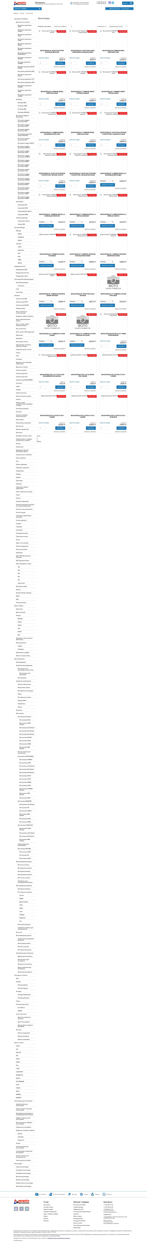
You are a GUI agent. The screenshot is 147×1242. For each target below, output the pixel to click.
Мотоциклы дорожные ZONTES (24, 58)
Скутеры (18, 243)
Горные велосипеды (22, 1166)
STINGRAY (21, 237)
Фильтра (18, 1029)
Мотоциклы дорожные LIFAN (24, 39)
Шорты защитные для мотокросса (24, 968)
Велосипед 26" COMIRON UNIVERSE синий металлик (113, 255)
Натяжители (19, 447)
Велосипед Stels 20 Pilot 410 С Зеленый (113, 416)
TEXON (18, 1088)
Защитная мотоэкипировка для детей (26, 939)
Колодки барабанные (24, 994)
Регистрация (125, 8)
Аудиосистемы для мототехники (22, 1104)
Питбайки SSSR (22, 106)
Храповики (19, 552)
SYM (19, 256)
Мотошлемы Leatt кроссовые (24, 674)
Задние (20, 646)
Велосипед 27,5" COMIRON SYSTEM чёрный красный (82, 334)
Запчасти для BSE (21, 298)
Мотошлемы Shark (25, 720)
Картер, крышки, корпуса (23, 396)
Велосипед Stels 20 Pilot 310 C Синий (113, 375)
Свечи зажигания (21, 1014)
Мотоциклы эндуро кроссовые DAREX (24, 197)
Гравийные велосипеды (23, 1173)
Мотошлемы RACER (25, 737)
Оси (17, 461)
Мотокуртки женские (24, 871)
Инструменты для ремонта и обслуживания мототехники (24, 1114)
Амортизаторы (20, 308)
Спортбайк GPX (22, 204)
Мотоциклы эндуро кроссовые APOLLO (24, 147)
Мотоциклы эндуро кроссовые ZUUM (24, 193)
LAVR (17, 1068)
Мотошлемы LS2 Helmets (27, 727)
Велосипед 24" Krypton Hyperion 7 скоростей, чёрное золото (52, 174)
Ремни (18, 495)
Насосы (18, 443)
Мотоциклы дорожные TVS (26, 79)
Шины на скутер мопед (23, 655)
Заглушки (19, 383)
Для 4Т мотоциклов (24, 1022)
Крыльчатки (19, 426)
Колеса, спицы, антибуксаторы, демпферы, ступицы (24, 404)
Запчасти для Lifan (21, 376)
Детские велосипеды (22, 1176)
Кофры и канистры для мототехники (23, 1118)
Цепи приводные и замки (23, 563)
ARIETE (20, 1010)
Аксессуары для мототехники (23, 1101)
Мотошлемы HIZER (25, 744)
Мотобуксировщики (22, 282)
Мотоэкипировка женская (23, 861)
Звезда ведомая (23, 985)
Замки (18, 386)
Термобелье (21, 703)
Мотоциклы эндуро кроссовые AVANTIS (24, 156)
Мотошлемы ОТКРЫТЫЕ (25, 825)
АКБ (17, 978)
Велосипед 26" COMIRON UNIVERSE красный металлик (83, 255)
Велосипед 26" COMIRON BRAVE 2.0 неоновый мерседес (113, 174)
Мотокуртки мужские (24, 889)
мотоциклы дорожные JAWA (24, 91)
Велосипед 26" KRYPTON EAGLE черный (83, 294)
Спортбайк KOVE (23, 208)
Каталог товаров (21, 8)
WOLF (18, 1091)
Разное (18, 1143)
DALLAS (18, 1052)
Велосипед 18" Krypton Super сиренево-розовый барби (83, 51)
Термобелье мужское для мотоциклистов (25, 928)
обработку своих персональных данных (59, 1238)
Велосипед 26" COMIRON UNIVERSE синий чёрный (52, 294)
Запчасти (17, 295)
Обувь (20, 694)
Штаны (20, 707)
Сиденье (18, 523)
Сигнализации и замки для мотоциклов (24, 1151)
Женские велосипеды (22, 1179)
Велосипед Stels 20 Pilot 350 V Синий (52, 416)
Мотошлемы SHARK (25, 811)
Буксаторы (19, 609)
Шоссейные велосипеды (23, 1186)
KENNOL (18, 1094)
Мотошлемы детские (24, 943)
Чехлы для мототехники (23, 1160)
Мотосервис (47, 1204)
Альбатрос (21, 285)
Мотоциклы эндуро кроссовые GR (24, 139)
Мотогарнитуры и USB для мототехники (24, 1123)
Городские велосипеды (23, 1170)
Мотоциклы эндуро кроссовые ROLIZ (24, 184)
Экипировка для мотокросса (24, 953)
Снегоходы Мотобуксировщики (24, 279)
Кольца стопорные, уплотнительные (22, 415)
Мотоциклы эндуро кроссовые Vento (24, 188)
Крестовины (20, 419)
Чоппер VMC (21, 224)
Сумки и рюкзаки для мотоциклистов (22, 1156)
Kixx (17, 1065)
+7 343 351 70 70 (101, 2)
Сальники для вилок (22, 1004)
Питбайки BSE (22, 102)
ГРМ (17, 356)
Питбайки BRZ (22, 109)
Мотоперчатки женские (25, 868)
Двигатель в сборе (22, 367)
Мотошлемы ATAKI (25, 762)
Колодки (18, 991)
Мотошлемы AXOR (25, 740)
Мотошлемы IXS (24, 807)
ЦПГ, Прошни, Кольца (22, 560)
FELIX (17, 1058)
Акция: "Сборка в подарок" (51, 1214)
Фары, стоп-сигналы (22, 543)
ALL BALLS (21, 1007)
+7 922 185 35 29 (101, 3)
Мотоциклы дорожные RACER (24, 49)
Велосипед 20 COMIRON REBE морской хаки (113, 51)
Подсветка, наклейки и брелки (25, 1130)
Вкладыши (19, 338)
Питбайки (19, 99)
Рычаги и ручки (20, 512)
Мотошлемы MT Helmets (26, 731)
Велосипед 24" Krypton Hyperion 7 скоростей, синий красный (113, 133)
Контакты (46, 1220)
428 (19, 570)
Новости (46, 1218)
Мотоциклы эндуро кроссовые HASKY (24, 161)
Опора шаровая (21, 458)
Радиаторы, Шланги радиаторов (22, 487)
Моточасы (19, 432)
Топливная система (22, 533)
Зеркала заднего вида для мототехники (24, 1109)
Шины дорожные (21, 642)
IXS (20, 921)
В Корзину (60, 63)
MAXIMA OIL (19, 1075)
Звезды (18, 389)
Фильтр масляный (21, 549)
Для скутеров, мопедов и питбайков (25, 1025)
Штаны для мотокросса (25, 972)
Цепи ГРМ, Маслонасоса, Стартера (23, 556)
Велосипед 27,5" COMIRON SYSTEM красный (113, 294)
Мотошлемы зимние (24, 687)
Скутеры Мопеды (19, 227)
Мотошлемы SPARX (25, 782)
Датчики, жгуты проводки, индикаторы (24, 363)
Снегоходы (19, 292)
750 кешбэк (61, 113)
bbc (17, 1049)
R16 (19, 628)
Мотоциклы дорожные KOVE (24, 35)
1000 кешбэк (122, 154)
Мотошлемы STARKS (25, 759)
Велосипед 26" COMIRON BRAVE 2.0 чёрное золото (113, 215)
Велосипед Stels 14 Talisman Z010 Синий (82, 375)
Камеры (18, 615)
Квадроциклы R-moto (22, 272)
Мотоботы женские (23, 864)
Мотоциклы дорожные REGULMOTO (24, 53)
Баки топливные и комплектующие (21, 312)
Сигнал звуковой (21, 520)
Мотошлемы (20, 713)
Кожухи (18, 399)
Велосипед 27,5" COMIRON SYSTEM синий (52, 334)
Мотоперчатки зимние (24, 697)
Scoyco (21, 895)
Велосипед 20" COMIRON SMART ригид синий (113, 92)
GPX (19, 253)
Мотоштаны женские (24, 877)
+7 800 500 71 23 (108, 1209)
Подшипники (20, 471)
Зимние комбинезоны (24, 684)
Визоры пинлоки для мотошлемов (24, 752)
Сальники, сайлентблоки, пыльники (23, 516)
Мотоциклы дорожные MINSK (24, 44)
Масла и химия (18, 1042)
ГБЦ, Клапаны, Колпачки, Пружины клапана (23, 345)
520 (19, 573)
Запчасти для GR (21, 370)
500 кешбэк (122, 31)
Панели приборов (21, 464)
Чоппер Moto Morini (24, 221)
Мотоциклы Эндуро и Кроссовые (22, 116)
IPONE (18, 1062)
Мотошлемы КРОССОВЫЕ (26, 756)
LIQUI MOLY (19, 1071)
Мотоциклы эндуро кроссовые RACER (24, 174)
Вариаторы (19, 335)
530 (19, 580)
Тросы (18, 539)
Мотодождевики (21, 662)
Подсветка (21, 1140)
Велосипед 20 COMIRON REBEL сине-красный (52, 92)
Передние (21, 649)
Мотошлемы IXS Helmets (26, 734)
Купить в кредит (59, 66)
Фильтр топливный (24, 1039)
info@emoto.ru (108, 1214)
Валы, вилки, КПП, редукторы (25, 332)
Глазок (18, 352)
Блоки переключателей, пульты (23, 320)
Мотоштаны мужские (24, 924)
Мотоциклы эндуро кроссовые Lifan (24, 170)
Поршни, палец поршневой (24, 509)
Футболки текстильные (25, 964)
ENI (17, 1055)
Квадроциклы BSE (21, 269)
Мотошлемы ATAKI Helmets (25, 723)
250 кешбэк (61, 31)
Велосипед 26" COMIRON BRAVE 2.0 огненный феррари (52, 215)
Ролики (18, 498)
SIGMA (20, 234)
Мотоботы (19, 710)
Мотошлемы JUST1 (25, 785)
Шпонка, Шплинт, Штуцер (23, 592)
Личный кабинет (115, 8)
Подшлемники (22, 700)
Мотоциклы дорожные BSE (26, 71)
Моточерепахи (22, 677)
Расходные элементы (20, 975)
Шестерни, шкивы (21, 586)
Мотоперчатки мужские (25, 892)
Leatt (20, 911)
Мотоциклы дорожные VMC (26, 82)
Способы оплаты (48, 1207)
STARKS (21, 914)
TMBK (19, 260)
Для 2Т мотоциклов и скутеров (24, 1018)
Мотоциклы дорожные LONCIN (24, 95)
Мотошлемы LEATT (25, 779)
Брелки (20, 1133)
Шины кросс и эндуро (22, 652)
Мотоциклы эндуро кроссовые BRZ (24, 130)
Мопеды (18, 230)
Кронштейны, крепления (23, 423)
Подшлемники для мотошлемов (23, 844)
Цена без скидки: (44, 58)
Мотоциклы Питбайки (21, 19)
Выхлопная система (22, 341)
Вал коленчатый (21, 328)
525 (19, 576)
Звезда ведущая (23, 988)
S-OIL (17, 1084)
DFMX (21, 908)
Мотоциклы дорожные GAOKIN (24, 86)
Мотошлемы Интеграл (24, 716)
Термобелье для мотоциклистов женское (25, 881)
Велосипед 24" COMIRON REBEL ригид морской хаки (52, 133)
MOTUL (18, 1078)
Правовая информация (50, 1211)
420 (19, 567)
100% (21, 905)
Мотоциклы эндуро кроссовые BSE (24, 120)
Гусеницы (19, 359)
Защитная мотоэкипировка (24, 665)
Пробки (18, 477)
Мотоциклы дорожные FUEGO (24, 30)
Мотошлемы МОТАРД (24, 848)
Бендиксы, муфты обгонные (24, 316)
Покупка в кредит (48, 1209)
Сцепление (19, 530)
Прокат (45, 1216)
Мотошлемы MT (24, 855)
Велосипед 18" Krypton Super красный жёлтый (52, 51)
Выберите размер (107, 184)
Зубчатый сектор (21, 393)
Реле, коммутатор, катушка (24, 491)
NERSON (18, 1097)
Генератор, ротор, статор (23, 349)
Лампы (18, 1001)
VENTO (20, 240)
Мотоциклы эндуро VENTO (26, 143)
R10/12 (20, 622)
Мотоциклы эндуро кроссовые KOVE (24, 125)
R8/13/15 (20, 618)
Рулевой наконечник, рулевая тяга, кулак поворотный (25, 505)
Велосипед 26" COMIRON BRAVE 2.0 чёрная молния (83, 215)
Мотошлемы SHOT (25, 798)
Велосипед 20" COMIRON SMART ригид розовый (83, 92)
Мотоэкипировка (19, 659)
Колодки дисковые (23, 998)
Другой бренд (23, 901)
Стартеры (19, 526)
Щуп (17, 599)
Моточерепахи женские (25, 874)
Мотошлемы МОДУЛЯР (25, 801)
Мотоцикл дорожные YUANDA (24, 62)
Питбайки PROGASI (23, 112)
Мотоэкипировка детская (23, 935)
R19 (19, 635)
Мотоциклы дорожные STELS (24, 75)
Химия (18, 1046)
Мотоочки (19, 932)
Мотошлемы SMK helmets (24, 840)
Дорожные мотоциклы (23, 22)
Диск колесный (20, 612)
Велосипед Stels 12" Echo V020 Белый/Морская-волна (52, 375)
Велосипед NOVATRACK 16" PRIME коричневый (113, 334)
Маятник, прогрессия (22, 429)
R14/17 (20, 625)
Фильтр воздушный (22, 546)
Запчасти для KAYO (22, 302)
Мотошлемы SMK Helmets (24, 747)
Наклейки (20, 1137)
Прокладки (19, 480)
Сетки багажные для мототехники (22, 1147)
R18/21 (20, 631)
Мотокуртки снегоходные (25, 690)
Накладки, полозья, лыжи (24, 435)
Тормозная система (22, 536)
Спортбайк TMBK (23, 214)
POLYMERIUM (20, 1081)
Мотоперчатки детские (24, 949)
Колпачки (19, 411)
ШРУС (18, 596)
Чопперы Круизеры (22, 217)
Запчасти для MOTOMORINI (24, 380)
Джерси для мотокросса (25, 956)
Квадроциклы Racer (22, 276)
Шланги (18, 589)
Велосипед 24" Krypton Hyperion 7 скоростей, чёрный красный (83, 174)
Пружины (19, 483)
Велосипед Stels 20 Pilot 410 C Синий (83, 416)
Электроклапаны (21, 602)
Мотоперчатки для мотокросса (23, 960)
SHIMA (21, 898)
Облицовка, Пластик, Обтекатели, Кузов (22, 450)
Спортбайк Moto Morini (25, 211)
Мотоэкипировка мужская (24, 885)
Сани (17, 289)
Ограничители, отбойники (24, 454)
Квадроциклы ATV (19, 266)
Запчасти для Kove (21, 373)
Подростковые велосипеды (24, 1183)
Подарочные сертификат (23, 1127)
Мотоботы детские (23, 946)
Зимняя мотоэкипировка (23, 681)
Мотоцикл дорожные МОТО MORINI (26, 67)
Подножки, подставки (22, 467)
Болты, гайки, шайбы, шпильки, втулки (22, 324)
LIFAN (19, 247)
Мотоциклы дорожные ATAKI (24, 26)
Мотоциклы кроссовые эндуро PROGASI (25, 134)
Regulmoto (21, 250)
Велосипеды (18, 1163)
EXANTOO (22, 918)
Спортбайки (19, 201)
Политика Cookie (55, 1236)
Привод (18, 474)
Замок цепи (21, 583)
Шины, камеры (18, 605)
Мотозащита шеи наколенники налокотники (25, 669)
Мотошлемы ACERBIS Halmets (26, 789)
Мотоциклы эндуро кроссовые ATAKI (24, 151)
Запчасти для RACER (22, 305)
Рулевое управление (22, 501)
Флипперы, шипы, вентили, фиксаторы (24, 638)
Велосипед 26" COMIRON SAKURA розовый (52, 255)
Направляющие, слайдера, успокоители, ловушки (24, 439)
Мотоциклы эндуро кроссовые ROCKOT (24, 179)
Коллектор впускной (22, 408)
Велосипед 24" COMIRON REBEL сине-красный (82, 133)
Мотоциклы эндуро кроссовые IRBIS (24, 165)
